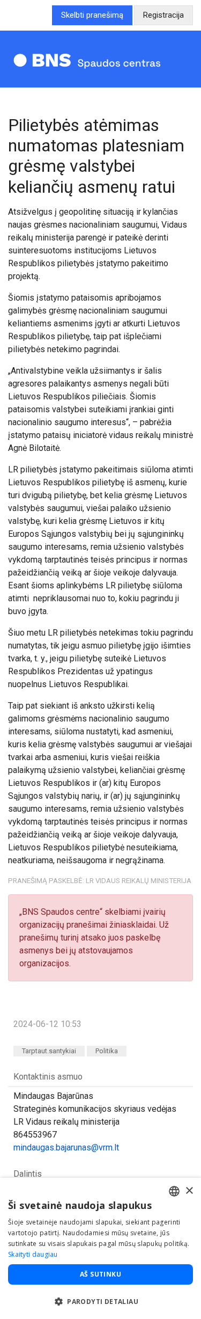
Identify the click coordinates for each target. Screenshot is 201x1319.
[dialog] (100, 1248)
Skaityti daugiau (33, 1254)
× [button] (189, 1191)
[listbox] (174, 1191)
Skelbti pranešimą (92, 15)
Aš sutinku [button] (100, 1274)
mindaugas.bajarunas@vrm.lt (66, 1147)
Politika (106, 1051)
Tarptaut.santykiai (49, 1051)
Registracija (163, 15)
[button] (100, 1301)
